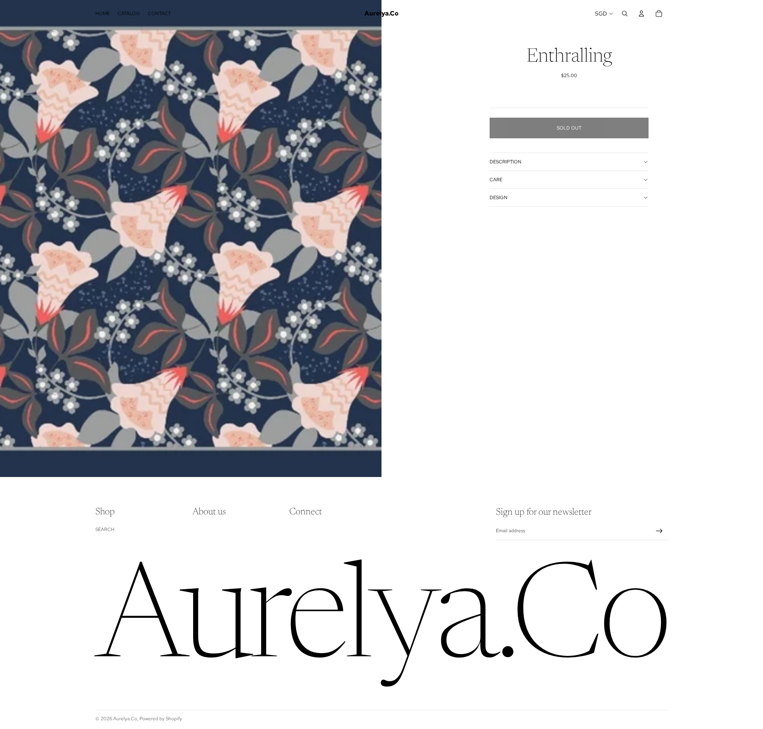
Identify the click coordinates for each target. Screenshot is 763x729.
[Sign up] (659, 531)
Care (496, 179)
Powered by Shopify (160, 718)
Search (104, 529)
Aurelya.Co (125, 718)
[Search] (624, 13)
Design (498, 197)
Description (505, 162)
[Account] (641, 13)
